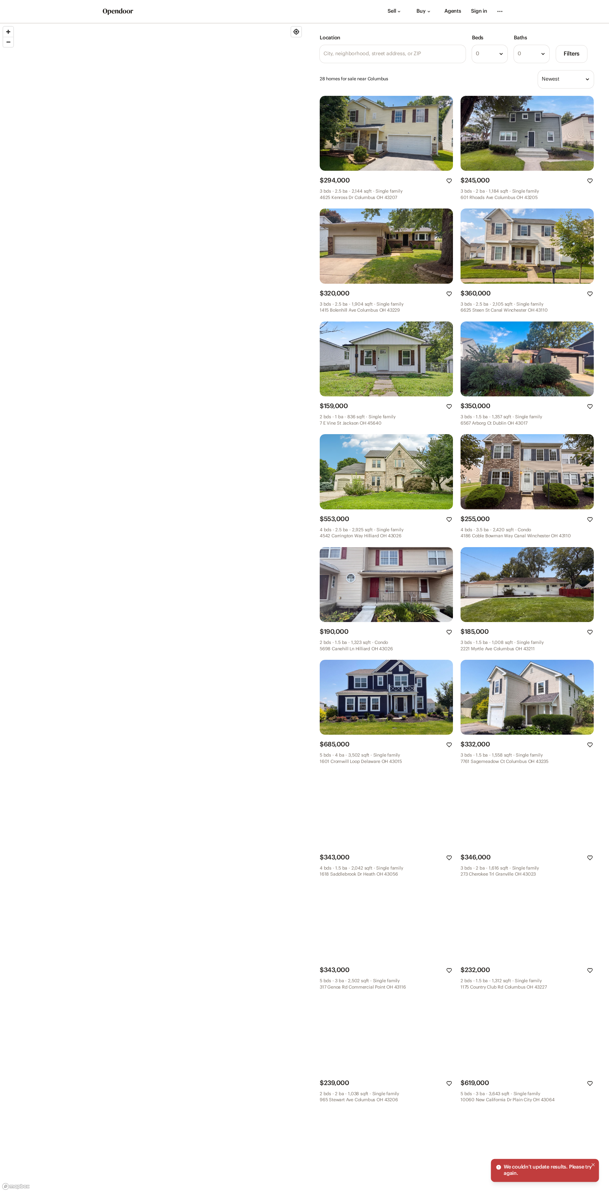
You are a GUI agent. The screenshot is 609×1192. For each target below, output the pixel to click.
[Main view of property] (386, 133)
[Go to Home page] (118, 11)
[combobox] (490, 54)
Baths (520, 38)
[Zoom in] (8, 32)
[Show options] (501, 53)
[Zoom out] (8, 42)
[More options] (500, 11)
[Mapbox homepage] (16, 1186)
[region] (152, 607)
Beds (477, 38)
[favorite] (449, 181)
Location (330, 38)
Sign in (479, 11)
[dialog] (545, 1170)
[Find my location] (296, 32)
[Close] (593, 1165)
